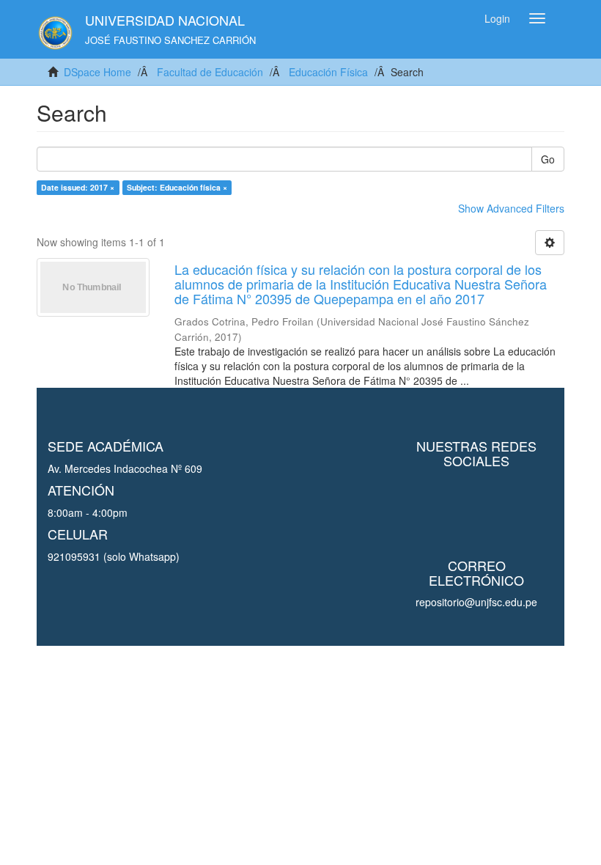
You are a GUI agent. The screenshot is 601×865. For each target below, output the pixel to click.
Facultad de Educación (210, 72)
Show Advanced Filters (511, 208)
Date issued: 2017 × (77, 187)
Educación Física (328, 72)
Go (548, 159)
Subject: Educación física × (177, 187)
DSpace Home (97, 72)
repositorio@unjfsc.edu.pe (476, 602)
